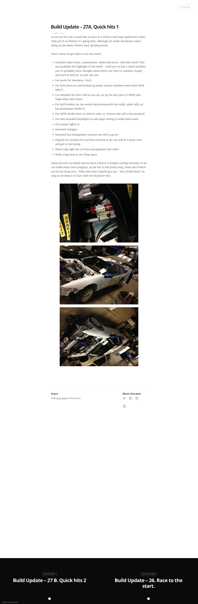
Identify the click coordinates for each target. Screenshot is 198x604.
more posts (61, 398)
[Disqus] (99, 437)
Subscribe (185, 7)
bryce (54, 393)
